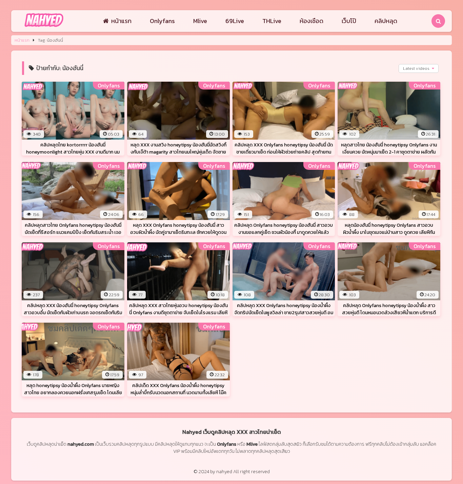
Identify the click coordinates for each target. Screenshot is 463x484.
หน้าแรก (121, 20)
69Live (234, 20)
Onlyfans (162, 20)
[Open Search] (438, 21)
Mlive (200, 20)
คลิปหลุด (386, 20)
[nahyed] (44, 27)
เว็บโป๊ (349, 20)
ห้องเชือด (311, 20)
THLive (271, 20)
